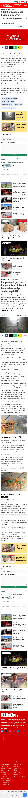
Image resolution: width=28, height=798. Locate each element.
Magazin (16, 761)
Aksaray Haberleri (6, 753)
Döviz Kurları (4, 772)
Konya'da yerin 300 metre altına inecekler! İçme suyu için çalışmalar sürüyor (19, 207)
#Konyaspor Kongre (7, 104)
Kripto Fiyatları (5, 776)
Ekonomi (3, 741)
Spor (15, 749)
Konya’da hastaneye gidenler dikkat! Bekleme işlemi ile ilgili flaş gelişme (19, 192)
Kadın (15, 753)
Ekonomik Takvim (6, 778)
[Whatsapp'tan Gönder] (15, 47)
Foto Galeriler (4, 766)
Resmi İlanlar (17, 764)
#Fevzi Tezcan (18, 104)
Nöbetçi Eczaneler (6, 780)
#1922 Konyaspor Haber (8, 101)
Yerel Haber (17, 741)
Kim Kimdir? (4, 749)
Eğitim (2, 747)
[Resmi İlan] (14, 226)
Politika (16, 735)
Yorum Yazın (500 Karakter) (8, 142)
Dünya (16, 737)
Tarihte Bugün (5, 751)
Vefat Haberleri (5, 757)
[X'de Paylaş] (11, 47)
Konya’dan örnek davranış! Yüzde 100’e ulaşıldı (19, 265)
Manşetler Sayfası (6, 768)
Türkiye (3, 745)
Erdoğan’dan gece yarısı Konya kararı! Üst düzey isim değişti (19, 200)
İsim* (2, 137)
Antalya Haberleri (19, 745)
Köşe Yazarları (5, 764)
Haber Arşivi (17, 772)
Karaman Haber (5, 755)
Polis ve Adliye (18, 739)
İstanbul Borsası (5, 770)
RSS (4, 791)
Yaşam (16, 755)
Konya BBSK (4, 739)
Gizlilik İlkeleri (18, 768)
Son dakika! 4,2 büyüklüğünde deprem (19, 273)
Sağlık (2, 743)
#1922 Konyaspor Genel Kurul (9, 98)
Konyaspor (14, 9)
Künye (16, 766)
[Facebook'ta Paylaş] (6, 47)
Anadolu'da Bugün (6, 9)
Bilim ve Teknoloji (19, 751)
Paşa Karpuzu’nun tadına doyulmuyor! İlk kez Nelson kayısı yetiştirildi (19, 185)
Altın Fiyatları (4, 774)
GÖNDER (14, 154)
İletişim (16, 770)
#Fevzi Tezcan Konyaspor (8, 108)
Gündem (3, 735)
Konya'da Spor (18, 759)
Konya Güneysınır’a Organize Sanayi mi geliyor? (18, 706)
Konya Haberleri (15, 279)
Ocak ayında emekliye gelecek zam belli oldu (18, 214)
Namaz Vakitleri (5, 784)
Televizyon (17, 757)
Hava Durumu (5, 782)
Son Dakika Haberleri (20, 776)
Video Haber (17, 743)
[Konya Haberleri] (14, 248)
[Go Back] (25, 795)
